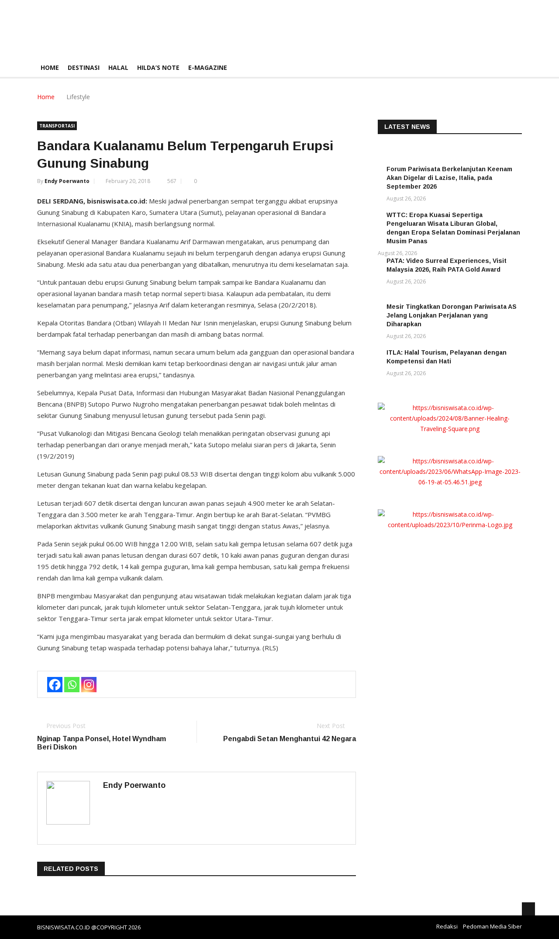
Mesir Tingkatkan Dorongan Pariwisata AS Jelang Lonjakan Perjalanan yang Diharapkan (451, 315)
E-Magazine (207, 67)
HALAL (118, 67)
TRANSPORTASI (57, 126)
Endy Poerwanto (67, 181)
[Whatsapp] (71, 684)
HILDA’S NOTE (158, 67)
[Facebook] (54, 684)
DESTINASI (84, 67)
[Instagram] (89, 684)
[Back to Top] (528, 908)
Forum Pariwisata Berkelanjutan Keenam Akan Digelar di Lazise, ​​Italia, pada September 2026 (449, 178)
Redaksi (447, 926)
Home (50, 67)
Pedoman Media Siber (492, 926)
